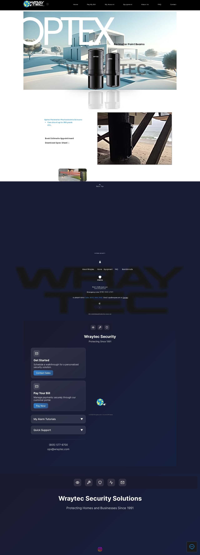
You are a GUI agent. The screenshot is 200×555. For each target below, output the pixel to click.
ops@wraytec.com (114, 297)
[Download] (99, 307)
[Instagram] (100, 549)
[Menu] (47, 4)
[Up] (68, 143)
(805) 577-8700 (79, 297)
